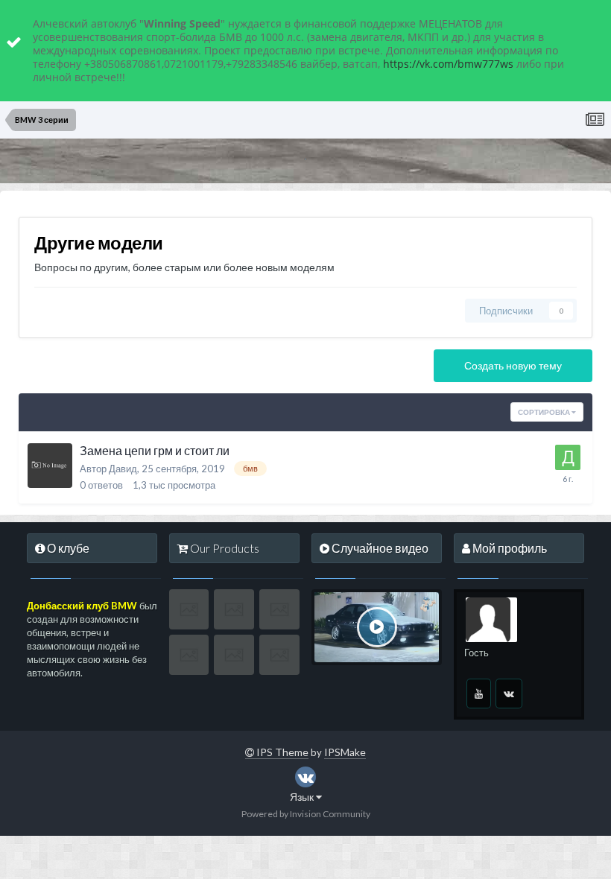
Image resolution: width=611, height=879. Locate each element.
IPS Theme (281, 752)
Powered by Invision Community (305, 813)
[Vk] (509, 693)
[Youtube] (478, 693)
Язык (303, 796)
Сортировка (545, 411)
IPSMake (345, 752)
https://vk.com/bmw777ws (448, 64)
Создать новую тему (513, 365)
